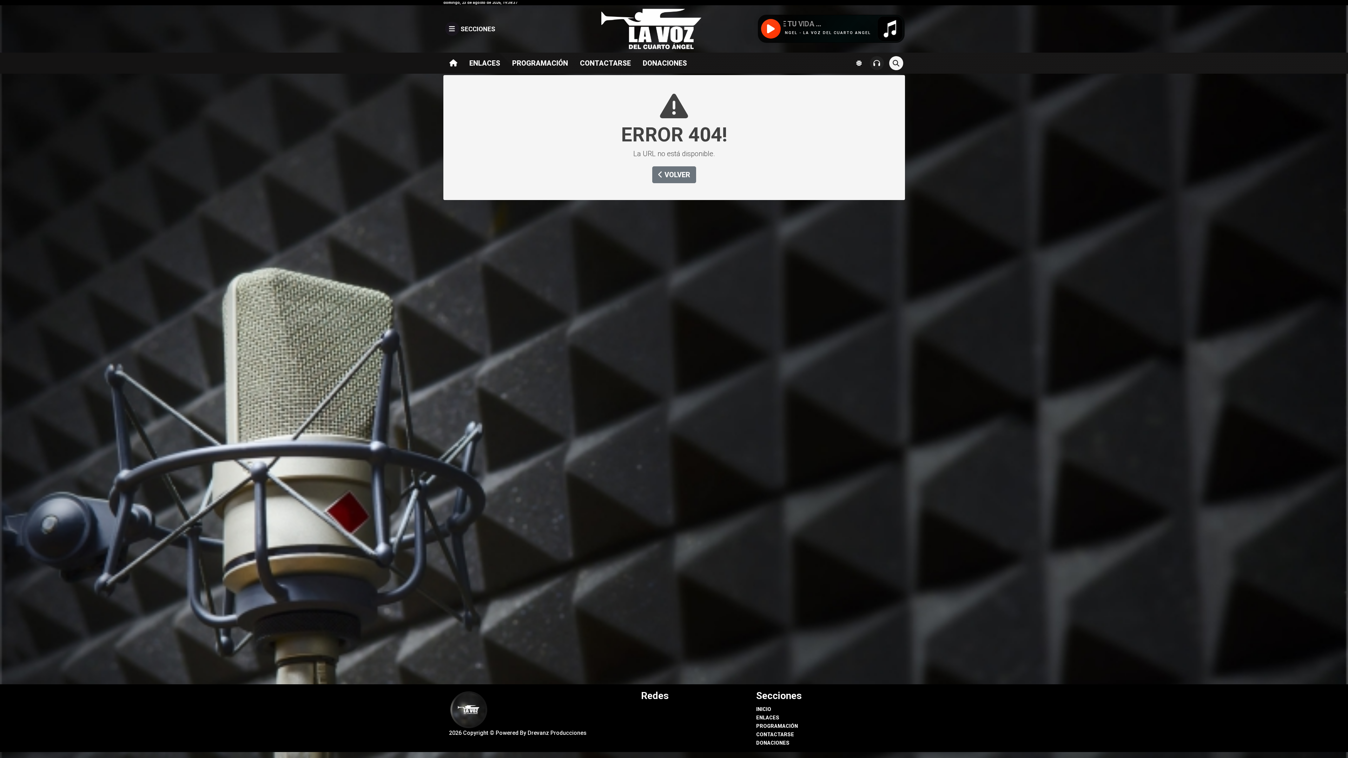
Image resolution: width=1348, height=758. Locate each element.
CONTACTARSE (605, 63)
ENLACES (484, 63)
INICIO (763, 709)
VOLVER (676, 175)
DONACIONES (665, 63)
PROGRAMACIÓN (540, 63)
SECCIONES (477, 29)
